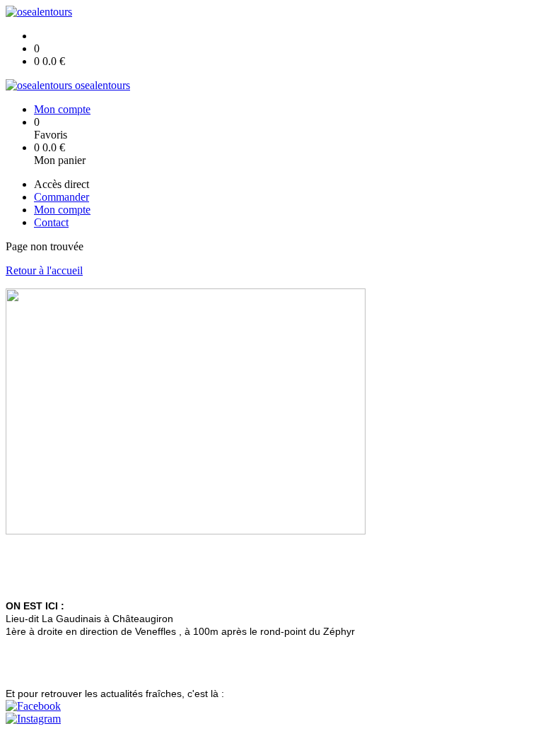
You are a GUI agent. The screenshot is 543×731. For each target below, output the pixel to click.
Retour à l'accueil (44, 270)
